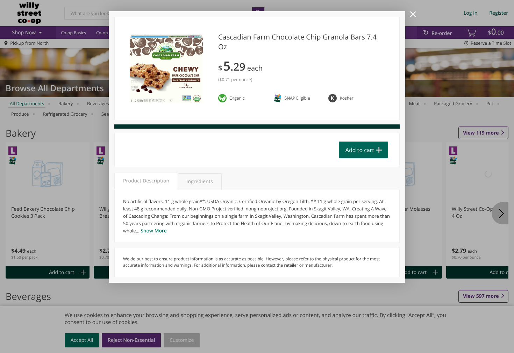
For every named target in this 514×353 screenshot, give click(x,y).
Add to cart (359, 150)
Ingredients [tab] (199, 181)
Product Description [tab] (146, 181)
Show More (154, 231)
